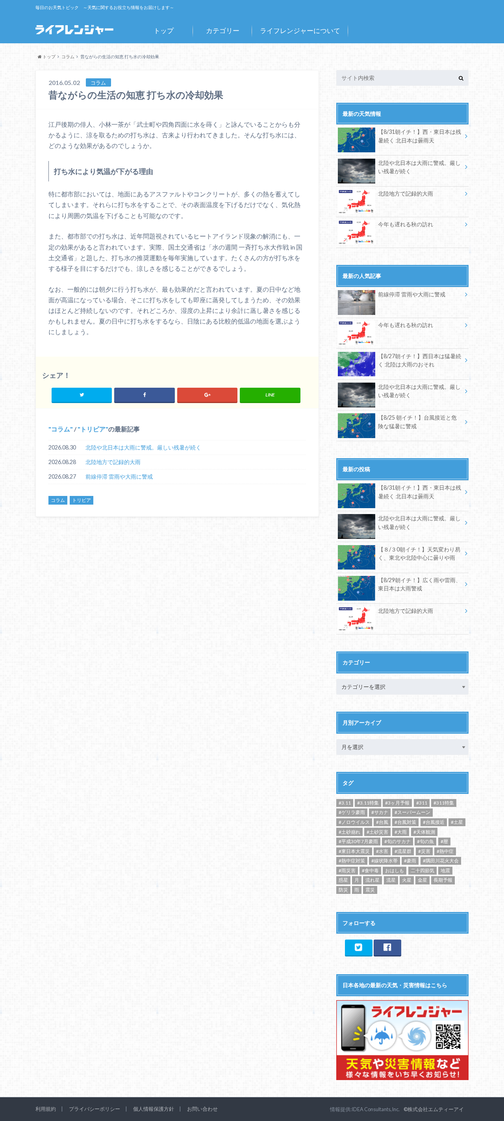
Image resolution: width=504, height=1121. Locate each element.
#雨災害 (347, 870)
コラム (60, 429)
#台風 (382, 822)
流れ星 (372, 880)
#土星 (457, 822)
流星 (391, 880)
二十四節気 (422, 870)
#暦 (444, 841)
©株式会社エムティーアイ (434, 1109)
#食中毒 (370, 870)
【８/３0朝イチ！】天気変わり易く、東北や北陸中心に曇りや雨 (419, 553)
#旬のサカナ (397, 841)
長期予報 (443, 880)
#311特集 (444, 803)
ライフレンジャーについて (300, 30)
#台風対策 (405, 822)
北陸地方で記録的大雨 (113, 462)
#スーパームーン (412, 812)
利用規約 (45, 1109)
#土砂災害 (377, 832)
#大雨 (401, 832)
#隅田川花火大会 (441, 861)
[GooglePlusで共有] (207, 395)
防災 (343, 890)
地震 (445, 870)
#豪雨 (410, 861)
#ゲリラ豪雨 (352, 812)
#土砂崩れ (349, 832)
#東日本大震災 (354, 851)
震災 (370, 890)
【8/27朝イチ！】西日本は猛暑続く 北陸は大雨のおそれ (419, 360)
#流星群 (403, 851)
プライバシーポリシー (94, 1109)
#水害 (382, 851)
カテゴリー (222, 30)
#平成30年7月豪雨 (358, 841)
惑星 (343, 880)
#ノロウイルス (354, 822)
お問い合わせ (202, 1109)
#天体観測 (424, 832)
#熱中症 (445, 851)
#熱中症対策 (352, 861)
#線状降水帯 (384, 861)
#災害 (424, 851)
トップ (164, 30)
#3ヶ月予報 (397, 803)
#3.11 (345, 803)
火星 (406, 880)
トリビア (93, 429)
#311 (421, 803)
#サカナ (379, 812)
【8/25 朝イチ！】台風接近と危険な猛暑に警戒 (417, 421)
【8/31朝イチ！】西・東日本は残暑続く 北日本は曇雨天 (419, 136)
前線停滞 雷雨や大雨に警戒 (119, 476)
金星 (422, 880)
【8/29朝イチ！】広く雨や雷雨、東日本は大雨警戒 (419, 584)
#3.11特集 (368, 803)
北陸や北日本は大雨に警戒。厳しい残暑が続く (143, 447)
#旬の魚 (425, 841)
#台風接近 (434, 822)
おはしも (394, 870)
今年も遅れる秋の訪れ (405, 224)
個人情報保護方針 (153, 1109)
